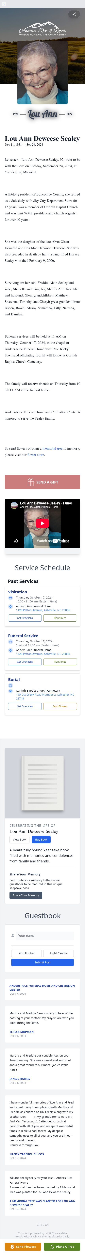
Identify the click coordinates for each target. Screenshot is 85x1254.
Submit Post (42, 962)
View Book (19, 839)
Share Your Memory (26, 895)
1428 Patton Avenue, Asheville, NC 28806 (43, 610)
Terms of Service (53, 1236)
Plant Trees (60, 618)
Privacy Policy (31, 1236)
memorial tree (52, 448)
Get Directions (25, 618)
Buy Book (41, 839)
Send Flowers (60, 706)
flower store (35, 454)
